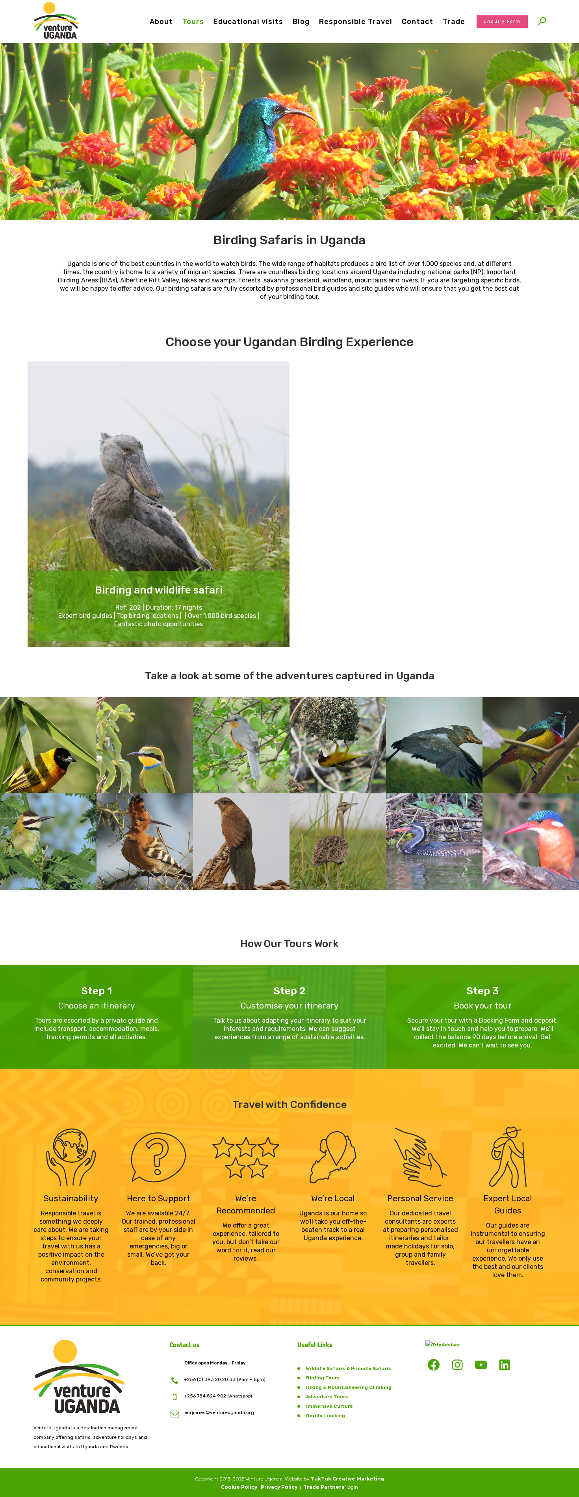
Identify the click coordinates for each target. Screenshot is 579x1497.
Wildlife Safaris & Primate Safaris (348, 1368)
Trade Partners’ (324, 1487)
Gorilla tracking (325, 1415)
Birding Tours (323, 1378)
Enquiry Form (502, 21)
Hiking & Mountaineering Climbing (349, 1387)
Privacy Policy (279, 1487)
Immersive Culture (329, 1406)
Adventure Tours (327, 1396)
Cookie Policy (239, 1487)
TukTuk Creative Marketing (347, 1479)
